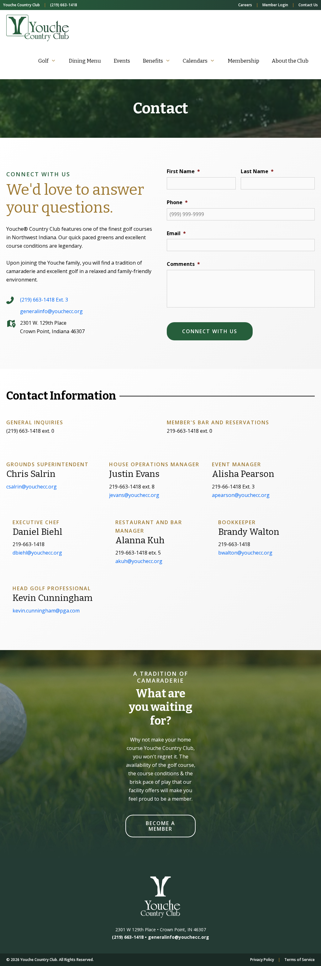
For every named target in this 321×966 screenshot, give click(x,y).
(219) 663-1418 (63, 5)
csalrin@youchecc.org (31, 486)
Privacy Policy (262, 959)
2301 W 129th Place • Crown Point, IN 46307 (160, 929)
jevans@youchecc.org (134, 495)
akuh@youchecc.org (138, 561)
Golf (43, 61)
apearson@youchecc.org (241, 495)
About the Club (290, 61)
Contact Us (308, 5)
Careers (245, 5)
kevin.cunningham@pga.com (46, 610)
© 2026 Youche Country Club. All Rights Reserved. (50, 959)
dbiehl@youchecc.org (37, 552)
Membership (243, 61)
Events (121, 61)
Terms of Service (299, 959)
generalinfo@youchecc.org (178, 937)
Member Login (275, 5)
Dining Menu (85, 61)
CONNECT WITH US (209, 331)
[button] (160, 826)
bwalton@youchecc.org (245, 552)
